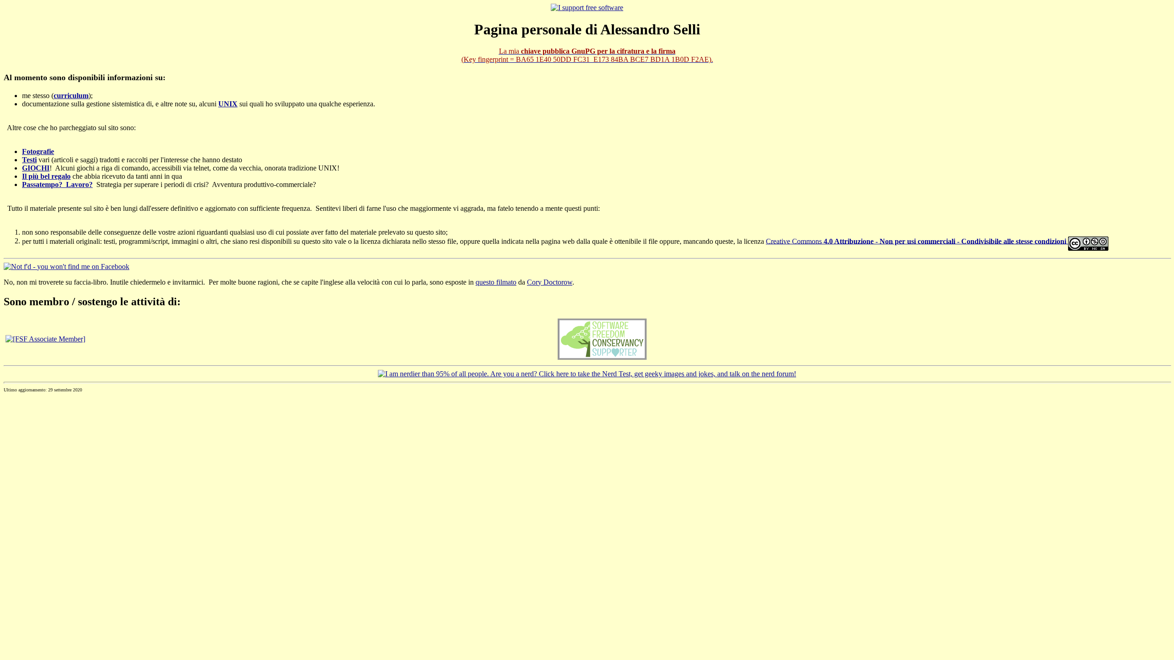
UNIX (228, 104)
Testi (29, 160)
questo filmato (496, 282)
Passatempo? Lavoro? (57, 184)
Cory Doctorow (549, 282)
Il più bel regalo (46, 176)
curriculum (71, 95)
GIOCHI (36, 168)
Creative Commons (916, 241)
